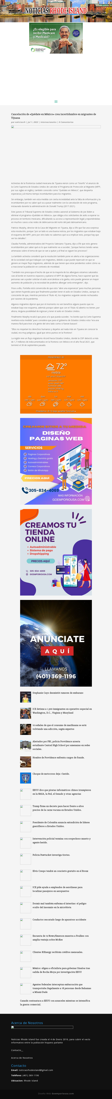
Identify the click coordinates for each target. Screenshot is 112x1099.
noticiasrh (20, 122)
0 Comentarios (66, 122)
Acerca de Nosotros (22, 1057)
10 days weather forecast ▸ (56, 411)
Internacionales (49, 122)
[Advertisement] (56, 75)
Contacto (16, 1050)
